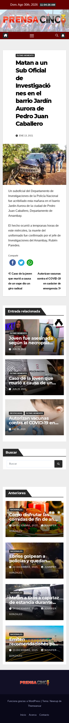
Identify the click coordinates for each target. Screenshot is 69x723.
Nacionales (16, 510)
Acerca (32, 714)
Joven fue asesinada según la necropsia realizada (31, 343)
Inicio (23, 714)
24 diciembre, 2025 (25, 525)
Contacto (44, 714)
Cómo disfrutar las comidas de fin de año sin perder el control (33, 519)
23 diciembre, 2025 (25, 650)
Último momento (25, 55)
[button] (56, 35)
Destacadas (16, 413)
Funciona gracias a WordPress (24, 701)
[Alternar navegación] (32, 35)
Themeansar (34, 706)
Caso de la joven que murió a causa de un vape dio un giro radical (34, 383)
